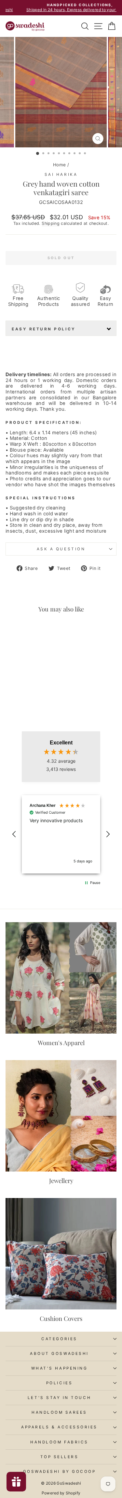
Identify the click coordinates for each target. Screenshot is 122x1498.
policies (59, 1383)
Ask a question (61, 549)
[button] (14, 834)
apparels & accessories (59, 1427)
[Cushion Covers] (61, 1253)
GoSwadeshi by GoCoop (59, 1471)
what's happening (59, 1368)
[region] (61, 834)
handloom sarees (59, 1412)
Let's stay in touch (59, 1397)
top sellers (59, 1457)
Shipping (51, 223)
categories (59, 1339)
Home (59, 164)
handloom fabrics (59, 1442)
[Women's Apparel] (61, 978)
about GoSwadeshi (59, 1353)
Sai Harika (61, 174)
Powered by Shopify (61, 1492)
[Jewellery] (61, 1116)
